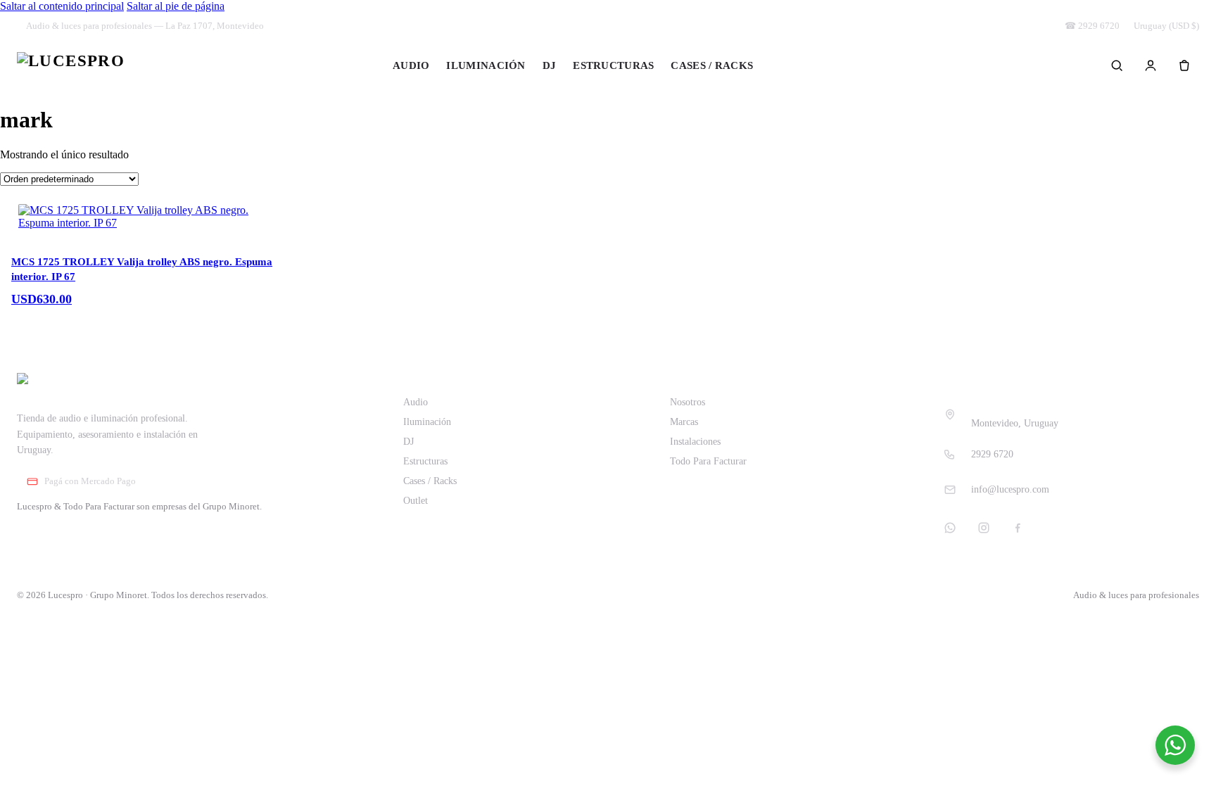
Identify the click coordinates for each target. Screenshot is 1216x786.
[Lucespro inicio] (71, 65)
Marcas (684, 422)
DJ (550, 65)
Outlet (802, 65)
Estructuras (613, 65)
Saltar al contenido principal (62, 6)
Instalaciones (695, 441)
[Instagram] (983, 527)
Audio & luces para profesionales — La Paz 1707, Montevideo (145, 26)
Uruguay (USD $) (1166, 26)
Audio (411, 65)
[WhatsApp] (950, 527)
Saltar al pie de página (175, 6)
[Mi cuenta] (1150, 65)
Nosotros (687, 402)
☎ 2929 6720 (1092, 26)
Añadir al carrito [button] (67, 313)
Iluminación (485, 65)
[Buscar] (1117, 65)
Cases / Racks (712, 65)
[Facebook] (1017, 527)
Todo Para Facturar (708, 461)
